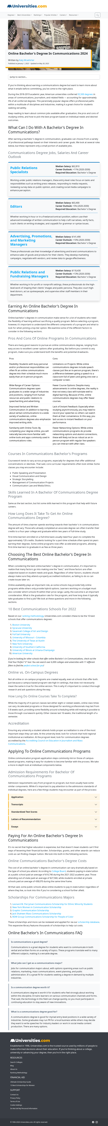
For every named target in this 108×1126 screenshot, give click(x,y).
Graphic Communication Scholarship (30, 910)
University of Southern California (28, 647)
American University (22, 653)
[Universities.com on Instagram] (97, 1122)
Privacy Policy (15, 1098)
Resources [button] (73, 15)
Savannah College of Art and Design (30, 631)
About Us (13, 1069)
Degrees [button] (11, 15)
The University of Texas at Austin (28, 640)
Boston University (21, 624)
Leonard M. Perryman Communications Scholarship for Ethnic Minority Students (52, 904)
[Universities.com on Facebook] (93, 1122)
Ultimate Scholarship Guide (20, 1082)
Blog (12, 1066)
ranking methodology (32, 615)
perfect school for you (33, 665)
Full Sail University (21, 634)
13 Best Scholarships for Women (22, 1085)
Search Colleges (16, 1062)
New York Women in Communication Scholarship (36, 907)
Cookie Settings (16, 1105)
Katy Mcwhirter (26, 60)
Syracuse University (22, 628)
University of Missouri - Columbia (29, 637)
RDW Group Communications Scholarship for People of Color (42, 916)
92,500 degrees (85, 94)
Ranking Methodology (18, 1073)
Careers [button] (63, 15)
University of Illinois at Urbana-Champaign (33, 650)
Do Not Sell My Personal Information (23, 1108)
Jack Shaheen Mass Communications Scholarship (36, 913)
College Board (59, 871)
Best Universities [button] (23, 15)
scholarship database (88, 922)
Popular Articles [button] (50, 15)
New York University (22, 643)
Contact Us (14, 1094)
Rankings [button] (37, 15)
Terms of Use (15, 1101)
